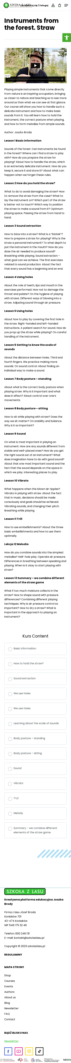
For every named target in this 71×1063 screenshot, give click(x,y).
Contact (9, 1019)
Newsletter (11, 1008)
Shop (7, 975)
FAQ (7, 1014)
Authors (9, 992)
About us (10, 997)
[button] (66, 37)
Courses (9, 981)
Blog (7, 1003)
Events (8, 986)
